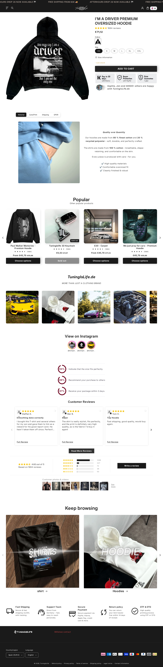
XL (130, 51)
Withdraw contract (62, 632)
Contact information (122, 663)
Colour (97, 37)
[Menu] (7, 8)
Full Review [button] (22, 442)
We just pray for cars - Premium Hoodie (140, 247)
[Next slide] (160, 238)
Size (96, 47)
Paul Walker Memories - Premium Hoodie (23, 247)
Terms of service (82, 663)
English (31, 655)
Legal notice (108, 663)
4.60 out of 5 (38, 464)
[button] (12, 8)
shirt (41, 591)
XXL (139, 51)
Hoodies (119, 591)
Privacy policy (69, 663)
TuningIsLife (44, 663)
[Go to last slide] (3, 238)
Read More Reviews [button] (81, 451)
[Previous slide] (12, 429)
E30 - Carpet (101, 246)
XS (98, 51)
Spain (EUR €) (13, 655)
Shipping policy (95, 663)
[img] (28, 411)
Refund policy (57, 663)
